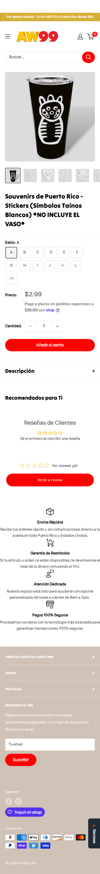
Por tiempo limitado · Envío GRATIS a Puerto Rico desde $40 (50, 17)
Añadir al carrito (50, 345)
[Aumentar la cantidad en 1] (57, 326)
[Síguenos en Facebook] (8, 801)
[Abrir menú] (7, 36)
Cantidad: (13, 326)
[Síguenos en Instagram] (18, 801)
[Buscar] (88, 57)
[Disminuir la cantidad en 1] (30, 326)
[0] (90, 37)
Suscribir (21, 760)
